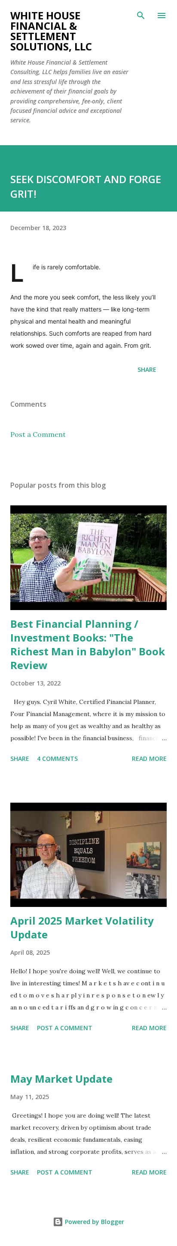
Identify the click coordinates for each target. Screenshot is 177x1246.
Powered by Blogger (93, 1222)
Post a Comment (38, 434)
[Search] (141, 15)
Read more (149, 758)
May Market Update (61, 1079)
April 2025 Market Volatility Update (82, 927)
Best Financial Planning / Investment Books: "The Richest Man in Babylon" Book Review (87, 644)
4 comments (57, 758)
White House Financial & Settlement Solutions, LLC (51, 30)
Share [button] (146, 369)
